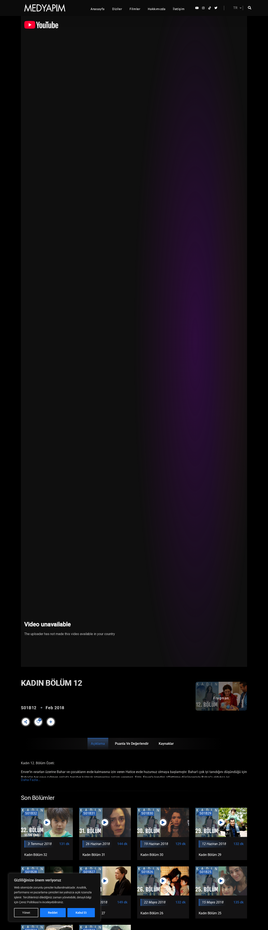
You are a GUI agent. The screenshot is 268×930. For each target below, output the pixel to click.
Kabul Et (81, 912)
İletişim (178, 9)
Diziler (117, 9)
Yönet (26, 912)
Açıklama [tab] (98, 744)
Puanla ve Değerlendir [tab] (132, 744)
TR (235, 8)
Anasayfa (98, 9)
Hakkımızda (156, 9)
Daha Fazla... (30, 780)
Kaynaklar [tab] (166, 744)
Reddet (53, 912)
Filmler (135, 9)
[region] (54, 897)
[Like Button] (38, 722)
